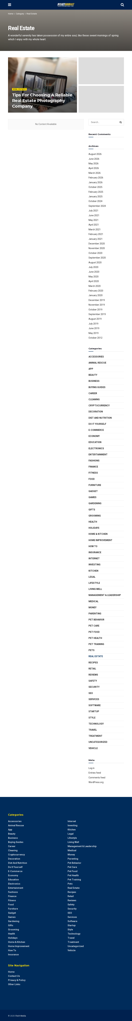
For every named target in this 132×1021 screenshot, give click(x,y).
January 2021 (96, 239)
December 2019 (97, 300)
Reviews (93, 674)
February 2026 (96, 177)
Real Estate (32, 14)
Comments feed (97, 777)
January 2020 (96, 295)
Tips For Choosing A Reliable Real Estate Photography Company (42, 100)
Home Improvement (100, 540)
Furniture (95, 485)
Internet (94, 558)
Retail (92, 668)
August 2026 (95, 154)
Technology (96, 723)
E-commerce (96, 430)
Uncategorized (98, 742)
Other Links (14, 984)
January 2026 (96, 182)
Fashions (94, 460)
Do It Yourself (97, 424)
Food (92, 479)
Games (92, 497)
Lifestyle (94, 583)
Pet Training (96, 644)
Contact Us (14, 976)
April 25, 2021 (33, 112)
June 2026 (94, 159)
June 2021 (94, 215)
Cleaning (94, 399)
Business (94, 381)
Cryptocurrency (99, 405)
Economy (94, 436)
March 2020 (95, 286)
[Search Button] (122, 5)
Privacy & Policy (16, 980)
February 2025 (96, 192)
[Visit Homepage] (66, 5)
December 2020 (97, 243)
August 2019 (95, 319)
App (91, 369)
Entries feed (95, 772)
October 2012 (95, 337)
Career (93, 393)
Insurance (95, 552)
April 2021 (94, 224)
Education (95, 442)
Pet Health (95, 638)
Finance (93, 466)
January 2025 (96, 196)
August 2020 (95, 262)
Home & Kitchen (98, 534)
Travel (93, 730)
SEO (91, 693)
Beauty (93, 375)
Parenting (95, 613)
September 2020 (97, 257)
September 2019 (97, 314)
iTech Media (20, 1016)
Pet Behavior (96, 619)
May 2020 (94, 276)
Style (92, 717)
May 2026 (94, 163)
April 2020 (94, 281)
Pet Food (94, 632)
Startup (94, 711)
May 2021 (94, 220)
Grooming (95, 515)
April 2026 (94, 168)
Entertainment (98, 454)
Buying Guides (97, 387)
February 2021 (96, 234)
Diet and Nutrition (100, 418)
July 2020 (93, 267)
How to (93, 546)
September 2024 (97, 206)
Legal (92, 577)
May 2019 (94, 333)
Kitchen (93, 571)
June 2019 (94, 328)
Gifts (92, 509)
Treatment (95, 736)
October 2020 (95, 253)
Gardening (95, 503)
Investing (94, 564)
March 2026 (95, 173)
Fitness (93, 473)
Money (92, 607)
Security (94, 687)
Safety (93, 681)
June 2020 (94, 272)
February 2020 (96, 290)
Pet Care (94, 625)
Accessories (96, 356)
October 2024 (95, 201)
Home (10, 14)
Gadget (93, 491)
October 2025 (95, 187)
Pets (91, 650)
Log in (91, 768)
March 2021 (95, 229)
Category (20, 14)
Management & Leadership (105, 595)
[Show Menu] (9, 5)
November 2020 (97, 248)
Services (94, 699)
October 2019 (95, 309)
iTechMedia (19, 112)
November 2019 (97, 304)
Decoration (96, 411)
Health (93, 522)
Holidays (94, 528)
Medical (94, 601)
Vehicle (93, 748)
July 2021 (93, 210)
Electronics (96, 448)
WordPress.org (96, 782)
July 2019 (93, 323)
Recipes (93, 662)
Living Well (95, 589)
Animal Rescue (97, 362)
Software (95, 705)
